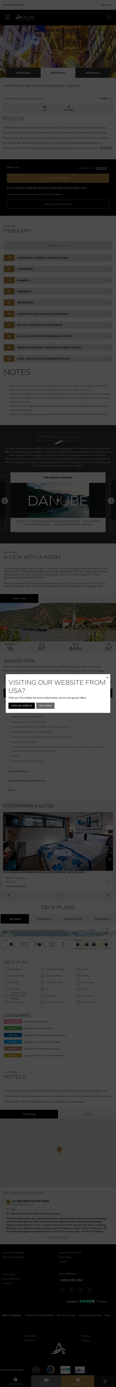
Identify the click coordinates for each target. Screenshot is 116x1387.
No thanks (45, 705)
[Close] (107, 677)
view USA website (21, 705)
